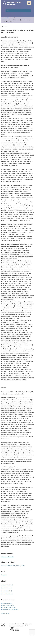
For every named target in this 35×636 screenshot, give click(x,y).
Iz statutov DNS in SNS (9, 607)
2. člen (8, 565)
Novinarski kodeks (7, 603)
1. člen (3, 565)
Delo (4, 575)
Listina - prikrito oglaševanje (10, 609)
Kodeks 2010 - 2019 (8, 556)
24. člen (13, 565)
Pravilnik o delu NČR (8, 605)
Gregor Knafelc (7, 585)
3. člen (18, 565)
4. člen (23, 565)
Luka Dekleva (6, 588)
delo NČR (6, 18)
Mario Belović (6, 591)
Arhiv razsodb (5, 613)
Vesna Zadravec (7, 594)
